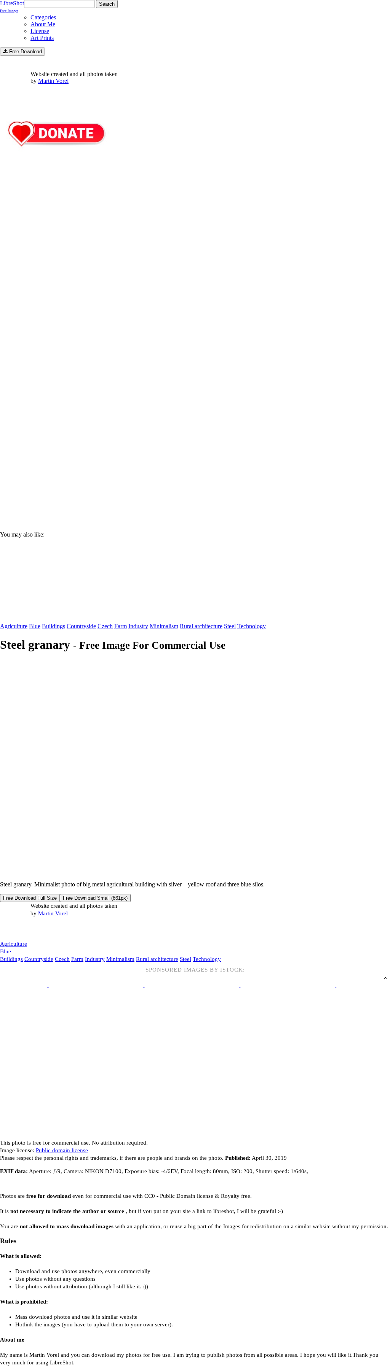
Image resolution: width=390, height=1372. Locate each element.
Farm (120, 626)
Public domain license (62, 1150)
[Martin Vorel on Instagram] (42, 929)
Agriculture (13, 626)
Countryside (81, 626)
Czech (105, 626)
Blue (34, 626)
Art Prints (42, 38)
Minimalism (164, 626)
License (39, 31)
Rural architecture (201, 626)
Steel (230, 626)
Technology (251, 626)
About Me (42, 24)
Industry (138, 626)
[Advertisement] (195, 460)
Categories (43, 17)
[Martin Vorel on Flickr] (64, 928)
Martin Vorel (53, 81)
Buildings (53, 626)
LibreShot (12, 6)
